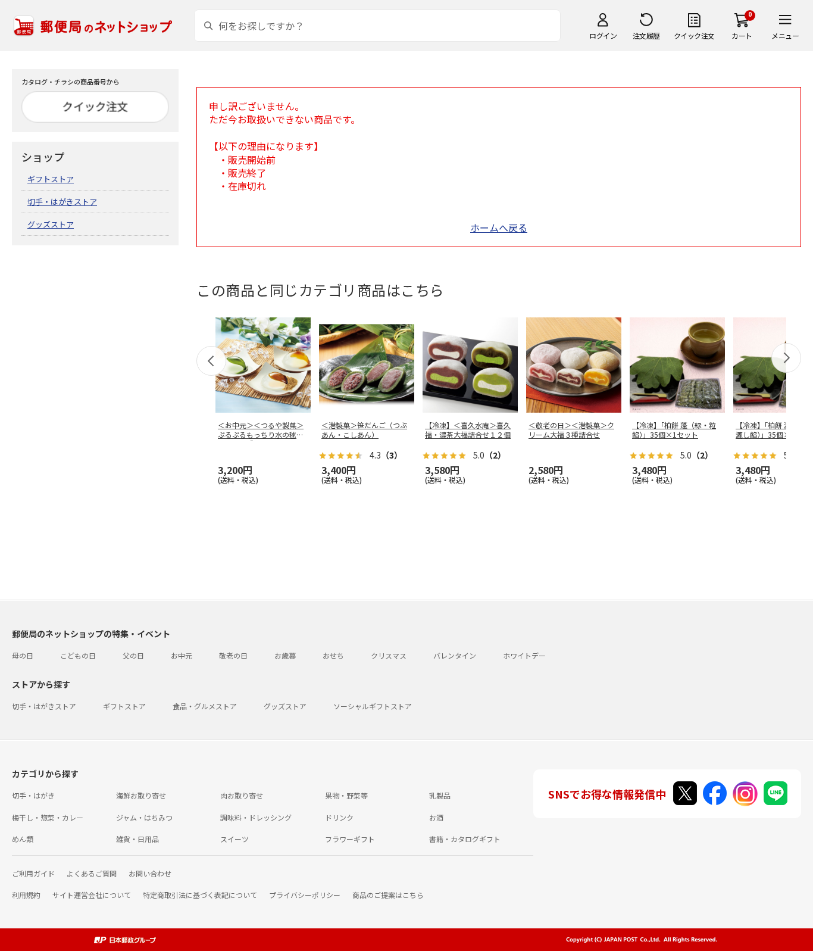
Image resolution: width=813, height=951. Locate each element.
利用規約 (26, 895)
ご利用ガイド (33, 873)
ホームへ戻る (498, 227)
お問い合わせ (150, 873)
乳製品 (440, 795)
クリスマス (388, 655)
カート (741, 35)
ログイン (603, 35)
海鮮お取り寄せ (141, 795)
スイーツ (234, 839)
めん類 (22, 839)
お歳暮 (285, 655)
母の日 (22, 655)
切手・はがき (33, 795)
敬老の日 (233, 655)
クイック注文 (694, 35)
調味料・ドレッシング (256, 817)
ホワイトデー (524, 655)
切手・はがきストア (62, 201)
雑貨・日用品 (137, 839)
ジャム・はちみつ (144, 817)
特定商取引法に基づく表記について (200, 895)
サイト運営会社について (91, 895)
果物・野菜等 (346, 795)
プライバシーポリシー (304, 895)
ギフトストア (50, 179)
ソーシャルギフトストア (372, 706)
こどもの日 (78, 655)
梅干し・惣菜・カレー (47, 817)
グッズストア (50, 224)
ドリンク (339, 817)
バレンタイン (454, 655)
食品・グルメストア (205, 706)
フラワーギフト (350, 839)
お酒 (436, 817)
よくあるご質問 (92, 873)
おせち (333, 655)
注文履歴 (646, 35)
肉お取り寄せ (241, 795)
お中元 (181, 655)
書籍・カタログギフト (465, 839)
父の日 (133, 655)
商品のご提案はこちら (388, 895)
